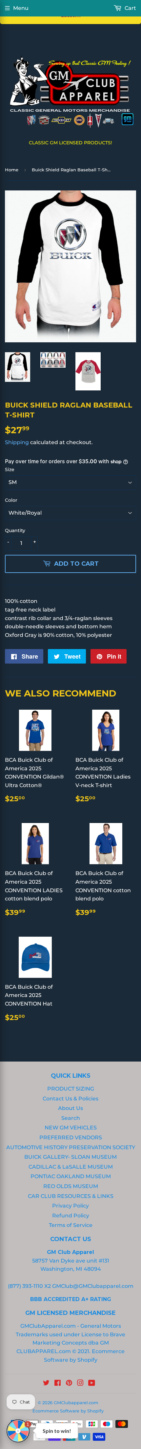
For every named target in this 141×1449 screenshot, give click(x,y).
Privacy (67, 219)
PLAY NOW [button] (66, 242)
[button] (133, 8)
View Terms (42, 219)
